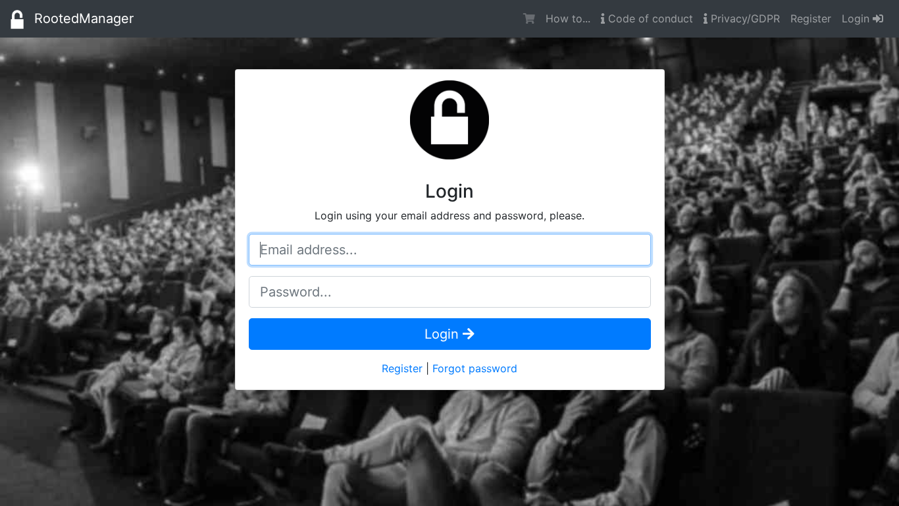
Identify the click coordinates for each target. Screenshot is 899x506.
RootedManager (84, 18)
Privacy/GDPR (743, 18)
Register (810, 18)
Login (857, 18)
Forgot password (474, 368)
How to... (568, 18)
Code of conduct (649, 18)
